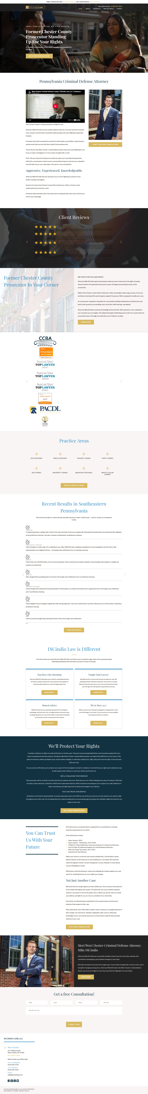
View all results (74, 630)
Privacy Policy (24, 1091)
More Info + (50, 692)
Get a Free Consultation (39, 56)
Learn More (86, 322)
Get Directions (14, 1055)
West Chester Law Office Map (18, 1059)
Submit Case (74, 1024)
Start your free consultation (105, 144)
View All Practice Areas (74, 485)
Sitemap (15, 1091)
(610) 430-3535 (68, 2)
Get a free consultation (74, 810)
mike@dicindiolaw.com (15, 1075)
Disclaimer (8, 1091)
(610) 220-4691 (94, 2)
